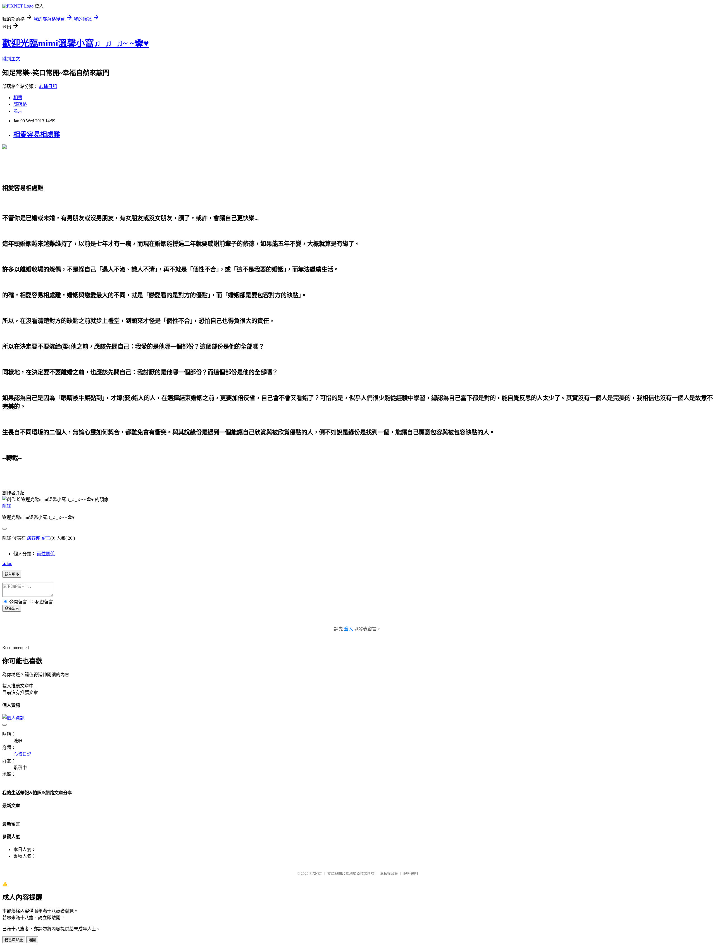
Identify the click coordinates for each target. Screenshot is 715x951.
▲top (7, 563)
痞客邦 (33, 538)
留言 (45, 538)
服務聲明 (410, 873)
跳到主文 (11, 58)
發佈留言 (11, 608)
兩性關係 (46, 553)
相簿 (17, 97)
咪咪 (6, 506)
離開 (32, 940)
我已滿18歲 (13, 940)
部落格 (20, 104)
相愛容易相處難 (36, 134)
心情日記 (48, 86)
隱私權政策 (389, 873)
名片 (17, 111)
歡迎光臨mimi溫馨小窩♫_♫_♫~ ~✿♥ (75, 43)
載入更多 (11, 574)
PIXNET (315, 873)
